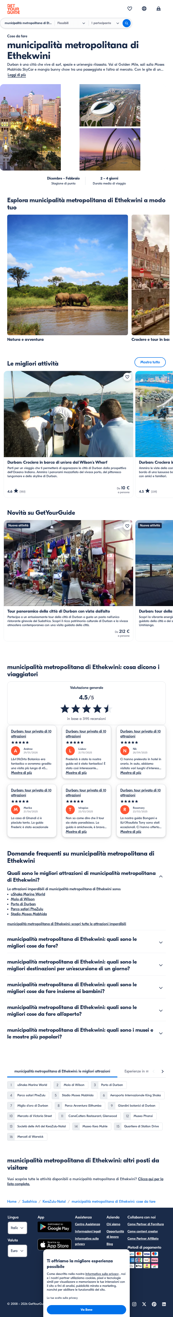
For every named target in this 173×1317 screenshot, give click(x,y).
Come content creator (142, 1231)
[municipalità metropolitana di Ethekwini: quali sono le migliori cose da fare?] (161, 942)
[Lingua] (144, 8)
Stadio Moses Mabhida (29, 914)
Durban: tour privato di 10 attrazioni (31, 733)
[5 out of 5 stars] (32, 742)
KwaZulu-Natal (54, 1202)
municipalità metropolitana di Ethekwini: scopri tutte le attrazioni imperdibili (66, 924)
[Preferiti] (130, 9)
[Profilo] (158, 9)
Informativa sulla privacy (87, 1241)
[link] (67, 278)
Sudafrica (29, 1202)
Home (11, 1202)
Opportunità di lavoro (115, 1234)
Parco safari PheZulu (27, 909)
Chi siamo (113, 1224)
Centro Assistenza (87, 1224)
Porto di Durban (23, 904)
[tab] (62, 1071)
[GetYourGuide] (13, 9)
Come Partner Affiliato (143, 1239)
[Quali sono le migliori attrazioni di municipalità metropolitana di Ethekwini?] (161, 876)
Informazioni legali (88, 1231)
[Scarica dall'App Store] (54, 1245)
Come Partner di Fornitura (145, 1224)
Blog (110, 1244)
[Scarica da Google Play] (54, 1228)
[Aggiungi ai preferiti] (127, 377)
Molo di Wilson (23, 899)
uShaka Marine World (28, 894)
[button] (67, 278)
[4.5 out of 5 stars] (86, 709)
